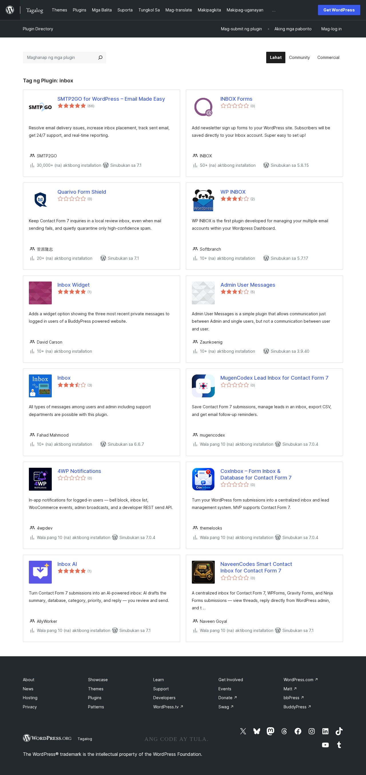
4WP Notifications (79, 471)
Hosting (30, 697)
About (28, 679)
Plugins (95, 697)
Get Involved (230, 679)
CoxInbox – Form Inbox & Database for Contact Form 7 (256, 474)
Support (161, 688)
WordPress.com (301, 679)
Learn (158, 679)
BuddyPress (297, 706)
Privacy (30, 706)
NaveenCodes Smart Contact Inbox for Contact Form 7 (256, 567)
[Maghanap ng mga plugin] (100, 57)
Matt (290, 688)
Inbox (64, 378)
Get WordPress (339, 9)
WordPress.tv (168, 706)
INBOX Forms (236, 99)
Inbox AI (67, 564)
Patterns (96, 706)
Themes (96, 688)
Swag (226, 706)
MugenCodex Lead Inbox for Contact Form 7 (274, 378)
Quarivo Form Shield (81, 192)
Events (224, 688)
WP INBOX (233, 192)
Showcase (98, 679)
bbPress (294, 697)
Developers (164, 697)
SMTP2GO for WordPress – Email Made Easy (111, 99)
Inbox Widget (73, 285)
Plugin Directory (38, 28)
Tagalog (84, 738)
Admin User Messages (247, 285)
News (28, 688)
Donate (227, 697)
